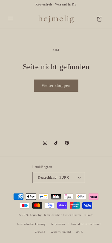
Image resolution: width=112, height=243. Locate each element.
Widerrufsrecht (61, 231)
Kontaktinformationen (86, 224)
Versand (39, 231)
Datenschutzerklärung (31, 224)
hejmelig (36, 214)
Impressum (58, 224)
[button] (10, 19)
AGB (79, 231)
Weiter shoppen (56, 85)
